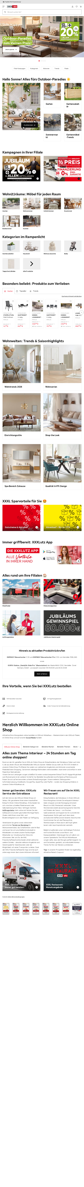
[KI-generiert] (42, 555)
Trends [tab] (35, 291)
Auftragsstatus (8, 810)
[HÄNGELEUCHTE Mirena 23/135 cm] (23, 99)
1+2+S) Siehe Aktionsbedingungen (12, 54)
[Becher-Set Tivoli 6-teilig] (31, 116)
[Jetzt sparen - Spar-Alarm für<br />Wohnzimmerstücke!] (42, 36)
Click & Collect (11, 706)
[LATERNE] (13, 122)
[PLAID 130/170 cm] (25, 118)
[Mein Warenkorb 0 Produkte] (81, 6)
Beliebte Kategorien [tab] (31, 747)
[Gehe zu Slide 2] (41, 60)
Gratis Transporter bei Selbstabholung (58, 706)
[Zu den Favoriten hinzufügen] (13, 301)
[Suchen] (5, 11)
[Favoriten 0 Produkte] (77, 6)
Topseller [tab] (22, 291)
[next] (80, 747)
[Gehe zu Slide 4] (44, 60)
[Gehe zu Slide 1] (39, 60)
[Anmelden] (72, 6)
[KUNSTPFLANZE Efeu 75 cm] (28, 90)
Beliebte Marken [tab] (48, 747)
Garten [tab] (10, 291)
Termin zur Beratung (20, 825)
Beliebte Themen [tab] (63, 747)
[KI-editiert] (42, 909)
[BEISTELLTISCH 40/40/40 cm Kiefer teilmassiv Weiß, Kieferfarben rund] (34, 121)
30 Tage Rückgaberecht (54, 698)
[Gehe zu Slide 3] (43, 60)
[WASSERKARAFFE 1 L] (32, 113)
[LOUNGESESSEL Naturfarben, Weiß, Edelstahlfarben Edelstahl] (40, 118)
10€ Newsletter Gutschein (14, 698)
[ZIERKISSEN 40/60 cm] (13, 112)
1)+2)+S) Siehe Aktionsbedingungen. (13, 897)
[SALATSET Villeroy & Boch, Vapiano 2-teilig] (34, 116)
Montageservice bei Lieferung (15, 713)
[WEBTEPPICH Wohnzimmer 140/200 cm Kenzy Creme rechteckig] (23, 128)
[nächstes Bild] (81, 312)
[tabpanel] (42, 312)
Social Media (31, 738)
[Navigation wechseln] (3, 6)
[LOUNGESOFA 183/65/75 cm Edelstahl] (20, 115)
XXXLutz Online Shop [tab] (12, 747)
